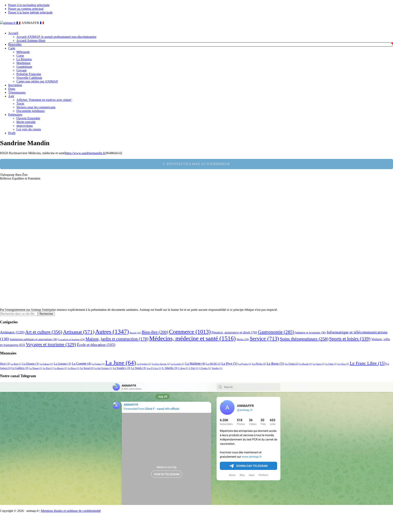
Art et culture (43, 332)
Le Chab (331, 364)
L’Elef (194, 368)
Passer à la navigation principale (29, 5)
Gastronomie (276, 332)
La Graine (98, 364)
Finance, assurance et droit (234, 332)
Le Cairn (318, 364)
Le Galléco (19, 368)
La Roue (275, 364)
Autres (112, 331)
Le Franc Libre (367, 363)
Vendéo (217, 368)
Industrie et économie (310, 332)
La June (120, 362)
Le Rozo (73, 368)
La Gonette (81, 363)
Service (264, 339)
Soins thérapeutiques (304, 338)
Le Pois (48, 368)
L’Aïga (183, 368)
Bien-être (155, 332)
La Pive (229, 364)
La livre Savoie (161, 364)
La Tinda (291, 363)
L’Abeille (169, 368)
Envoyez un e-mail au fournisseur (198, 164)
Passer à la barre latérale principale (30, 12)
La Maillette (195, 363)
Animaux (12, 332)
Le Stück (138, 368)
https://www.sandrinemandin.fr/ (85, 153)
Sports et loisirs (349, 338)
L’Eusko (205, 368)
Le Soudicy (121, 368)
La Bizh (16, 364)
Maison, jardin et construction (117, 339)
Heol (5, 363)
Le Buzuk (305, 364)
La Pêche (259, 363)
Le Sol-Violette (103, 368)
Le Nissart (35, 368)
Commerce (190, 331)
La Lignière (144, 364)
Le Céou (343, 364)
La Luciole (177, 364)
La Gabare (46, 364)
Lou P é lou (154, 368)
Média (243, 339)
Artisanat (78, 332)
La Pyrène (244, 364)
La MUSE (213, 363)
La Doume (30, 363)
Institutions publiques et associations (34, 339)
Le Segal (87, 368)
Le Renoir (60, 368)
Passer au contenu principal (25, 8)
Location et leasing (71, 339)
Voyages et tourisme (51, 344)
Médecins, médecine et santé (192, 338)
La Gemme (62, 363)
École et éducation (96, 345)
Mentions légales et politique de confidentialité (71, 511)
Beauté (135, 333)
